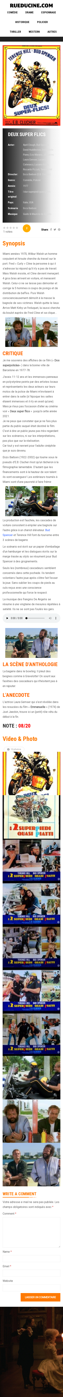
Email (7, 1266)
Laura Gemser (30, 159)
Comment (9, 1213)
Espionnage (48, 12)
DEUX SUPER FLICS (27, 134)
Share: (44, 229)
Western (34, 31)
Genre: (11, 180)
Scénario (13, 208)
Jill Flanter (48, 154)
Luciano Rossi (41, 164)
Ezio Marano (36, 154)
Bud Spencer (42, 144)
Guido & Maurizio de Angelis (37, 214)
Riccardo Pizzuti (31, 169)
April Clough (29, 144)
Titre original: (12, 194)
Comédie (12, 12)
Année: (12, 186)
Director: (13, 174)
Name (7, 1251)
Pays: (11, 202)
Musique (13, 214)
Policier (42, 22)
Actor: (11, 144)
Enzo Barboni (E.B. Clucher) (37, 174)
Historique (22, 22)
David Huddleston (32, 149)
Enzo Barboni (29, 208)
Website (8, 1281)
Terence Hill (46, 169)
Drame (29, 12)
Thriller (15, 31)
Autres (52, 31)
